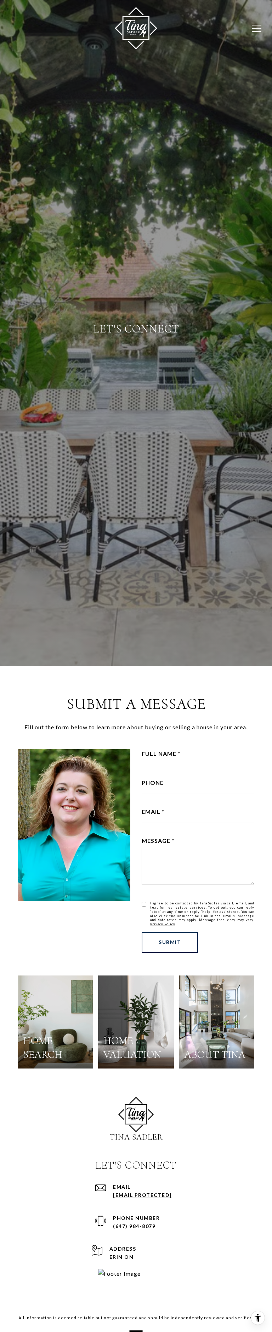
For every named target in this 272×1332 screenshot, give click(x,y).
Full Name (159, 753)
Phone (153, 782)
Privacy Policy (162, 924)
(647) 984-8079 (134, 1226)
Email (151, 811)
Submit (170, 942)
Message (156, 840)
